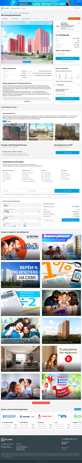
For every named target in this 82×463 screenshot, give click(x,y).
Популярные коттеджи (6, 447)
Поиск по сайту (65, 447)
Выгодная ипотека (20, 449)
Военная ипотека (20, 448)
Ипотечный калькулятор (22, 447)
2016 (9, 121)
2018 (4, 121)
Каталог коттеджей (5, 446)
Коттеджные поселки (7, 444)
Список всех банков (21, 446)
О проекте (64, 449)
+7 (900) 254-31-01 (69, 439)
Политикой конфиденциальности (60, 194)
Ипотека (18, 444)
